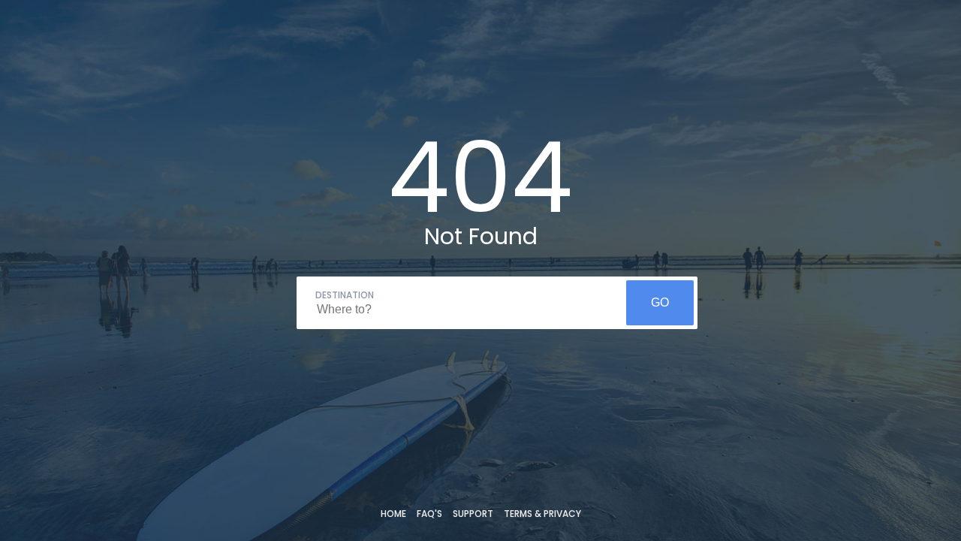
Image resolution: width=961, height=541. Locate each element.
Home (393, 513)
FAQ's (429, 513)
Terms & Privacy (542, 513)
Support (473, 513)
